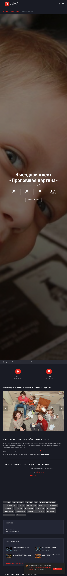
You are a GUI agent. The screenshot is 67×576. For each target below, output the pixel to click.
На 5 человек (8, 508)
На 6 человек (53, 505)
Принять (57, 568)
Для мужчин (41, 511)
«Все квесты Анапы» (45, 451)
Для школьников (9, 514)
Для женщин (31, 511)
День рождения (20, 511)
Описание (14, 362)
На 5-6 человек (40, 508)
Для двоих (21, 505)
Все (36, 502)
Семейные (29, 502)
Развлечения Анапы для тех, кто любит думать (51, 554)
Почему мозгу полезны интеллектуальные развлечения (22, 554)
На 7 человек (18, 508)
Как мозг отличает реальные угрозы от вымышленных (21, 548)
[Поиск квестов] (59, 3)
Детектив (7, 502)
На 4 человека (29, 508)
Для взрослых (51, 511)
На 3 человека (21, 514)
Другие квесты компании (37, 362)
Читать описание (33, 199)
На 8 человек (42, 505)
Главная (5, 11)
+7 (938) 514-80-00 (41, 472)
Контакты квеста (24, 362)
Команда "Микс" (14, 11)
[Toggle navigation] (63, 3)
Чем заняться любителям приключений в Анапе (49, 548)
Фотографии (6, 362)
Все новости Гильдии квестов (14, 563)
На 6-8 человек (51, 508)
